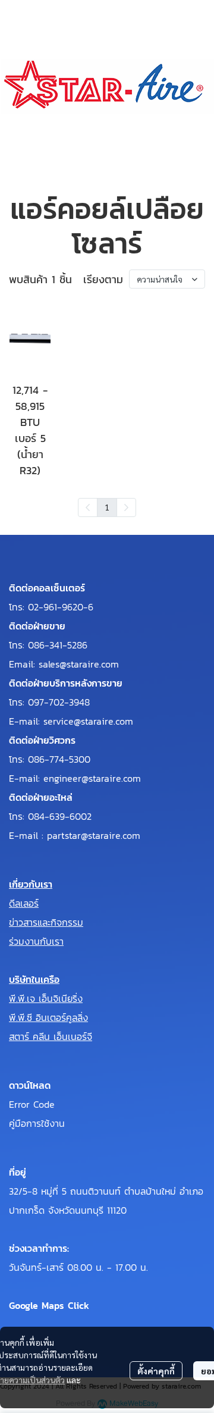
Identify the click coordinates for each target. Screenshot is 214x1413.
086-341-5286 (57, 645)
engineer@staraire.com (92, 778)
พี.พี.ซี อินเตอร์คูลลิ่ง (48, 1017)
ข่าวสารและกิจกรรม (46, 922)
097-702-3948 (59, 702)
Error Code (32, 1104)
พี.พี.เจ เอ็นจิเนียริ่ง (46, 998)
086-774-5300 (59, 759)
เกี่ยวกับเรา (30, 884)
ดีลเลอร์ (24, 903)
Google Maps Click (49, 1305)
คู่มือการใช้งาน (37, 1123)
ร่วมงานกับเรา (36, 941)
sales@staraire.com (79, 664)
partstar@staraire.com (93, 835)
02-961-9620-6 (60, 607)
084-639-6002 (60, 816)
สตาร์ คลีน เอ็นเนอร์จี (50, 1036)
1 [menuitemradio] (107, 507)
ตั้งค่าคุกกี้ (156, 1370)
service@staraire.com (88, 721)
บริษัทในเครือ (34, 979)
